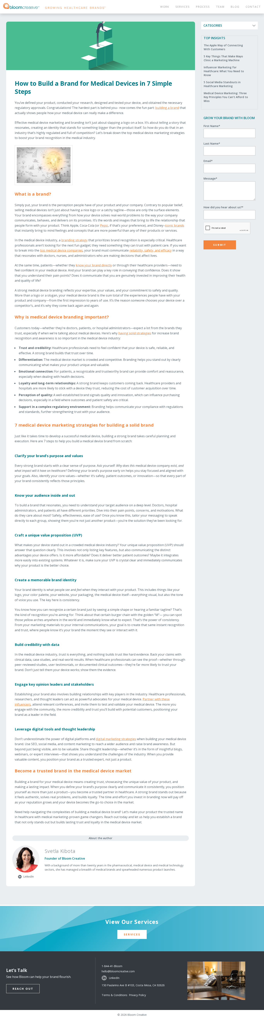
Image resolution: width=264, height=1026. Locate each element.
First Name (212, 126)
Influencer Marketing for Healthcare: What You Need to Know (224, 71)
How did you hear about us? (223, 207)
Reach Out (23, 988)
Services (132, 934)
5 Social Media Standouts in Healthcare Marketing (222, 84)
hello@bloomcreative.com (118, 971)
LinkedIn (114, 978)
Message (210, 178)
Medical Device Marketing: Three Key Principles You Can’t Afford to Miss (226, 97)
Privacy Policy (137, 995)
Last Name (212, 143)
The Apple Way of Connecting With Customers (223, 47)
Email (208, 161)
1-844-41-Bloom (112, 966)
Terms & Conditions (115, 995)
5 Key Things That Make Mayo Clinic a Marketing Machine (223, 58)
